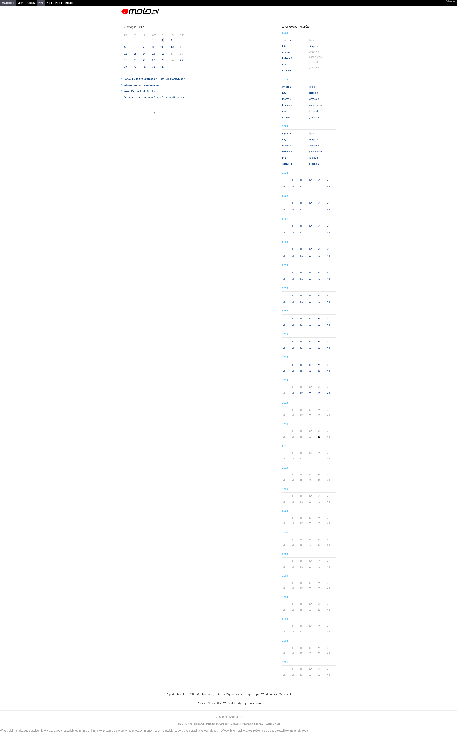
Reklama (199, 723)
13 (135, 53)
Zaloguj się (450, 1)
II (292, 180)
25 (181, 60)
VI (328, 180)
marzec (286, 52)
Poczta (201, 703)
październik (315, 104)
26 (125, 66)
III (301, 180)
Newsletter (214, 703)
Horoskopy (208, 694)
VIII (293, 186)
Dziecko (69, 3)
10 (172, 46)
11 (181, 46)
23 (162, 60)
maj (284, 64)
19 (125, 60)
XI (319, 186)
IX (301, 186)
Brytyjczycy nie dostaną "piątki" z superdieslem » (154, 97)
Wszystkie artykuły (235, 703)
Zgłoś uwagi (273, 723)
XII (328, 186)
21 (144, 60)
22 (153, 60)
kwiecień (287, 58)
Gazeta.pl (285, 694)
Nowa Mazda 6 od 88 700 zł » (141, 91)
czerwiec (287, 70)
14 (144, 53)
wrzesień (314, 98)
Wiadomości (8, 3)
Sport (20, 3)
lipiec (312, 40)
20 (135, 60)
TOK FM (193, 694)
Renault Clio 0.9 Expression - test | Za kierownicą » (154, 78)
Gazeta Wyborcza (228, 694)
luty (284, 46)
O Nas (188, 723)
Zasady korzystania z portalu (247, 723)
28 (144, 66)
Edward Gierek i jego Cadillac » (142, 84)
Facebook (254, 703)
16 (162, 53)
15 (153, 53)
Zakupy (245, 694)
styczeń (286, 40)
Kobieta (31, 3)
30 (162, 66)
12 (125, 53)
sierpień (313, 46)
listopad (313, 111)
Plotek (58, 3)
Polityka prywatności (217, 723)
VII (284, 186)
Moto (40, 3)
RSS (180, 723)
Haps (255, 694)
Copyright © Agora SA (229, 716)
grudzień (314, 117)
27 (135, 66)
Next (49, 3)
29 (153, 66)
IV (310, 180)
